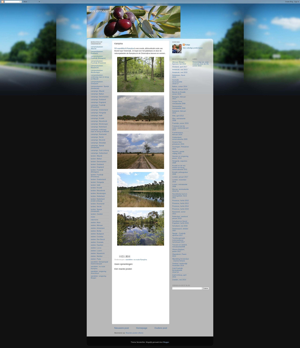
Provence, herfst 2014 (180, 206)
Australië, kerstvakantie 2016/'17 (177, 82)
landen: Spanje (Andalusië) (96, 210)
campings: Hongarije (98, 113)
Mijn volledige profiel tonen (193, 48)
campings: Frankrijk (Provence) (98, 106)
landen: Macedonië (98, 190)
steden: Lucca (96, 248)
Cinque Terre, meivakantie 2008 (178, 102)
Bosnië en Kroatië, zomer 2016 (179, 93)
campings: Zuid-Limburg (100, 150)
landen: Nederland (98, 196)
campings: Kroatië (97, 118)
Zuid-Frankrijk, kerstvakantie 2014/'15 (177, 270)
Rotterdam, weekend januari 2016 (180, 217)
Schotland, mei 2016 (180, 226)
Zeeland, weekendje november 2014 (179, 264)
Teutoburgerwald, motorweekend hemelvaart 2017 (178, 240)
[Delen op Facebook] (127, 256)
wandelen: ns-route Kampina (136, 260)
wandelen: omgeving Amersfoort (98, 272)
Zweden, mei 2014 (179, 280)
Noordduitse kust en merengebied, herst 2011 (179, 196)
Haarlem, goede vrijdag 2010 (178, 152)
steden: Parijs (96, 259)
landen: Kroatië (96, 188)
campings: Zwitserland (99, 153)
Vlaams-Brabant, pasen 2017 (178, 250)
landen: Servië (96, 206)
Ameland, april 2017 (179, 67)
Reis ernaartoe (100, 10)
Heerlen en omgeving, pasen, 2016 (180, 157)
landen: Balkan (96, 159)
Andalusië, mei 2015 (179, 72)
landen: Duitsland (97, 164)
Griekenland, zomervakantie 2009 (179, 138)
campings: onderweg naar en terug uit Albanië (100, 130)
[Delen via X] (125, 256)
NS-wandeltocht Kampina (124, 48)
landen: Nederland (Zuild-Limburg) (98, 200)
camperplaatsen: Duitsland (97, 52)
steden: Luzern (96, 251)
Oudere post (160, 328)
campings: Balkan (97, 94)
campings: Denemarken (100, 97)
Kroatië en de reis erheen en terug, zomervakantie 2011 (179, 167)
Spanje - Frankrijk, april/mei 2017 (179, 234)
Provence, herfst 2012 (180, 203)
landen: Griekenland (98, 179)
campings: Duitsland (98, 99)
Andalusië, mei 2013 (179, 69)
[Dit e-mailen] (120, 256)
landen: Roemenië (97, 204)
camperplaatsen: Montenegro (97, 71)
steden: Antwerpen (98, 228)
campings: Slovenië (98, 140)
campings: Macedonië (99, 121)
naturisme (94, 220)
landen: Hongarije (97, 182)
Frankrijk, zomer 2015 (180, 123)
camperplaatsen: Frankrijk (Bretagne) (98, 57)
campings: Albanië (97, 91)
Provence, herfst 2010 (180, 200)
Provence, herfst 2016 (180, 209)
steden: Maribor (97, 256)
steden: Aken (95, 222)
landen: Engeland (97, 167)
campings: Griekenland (99, 110)
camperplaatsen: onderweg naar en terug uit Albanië (100, 77)
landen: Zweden (97, 214)
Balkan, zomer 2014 (179, 86)
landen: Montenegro (98, 193)
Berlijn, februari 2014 (180, 89)
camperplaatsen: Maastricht (97, 66)
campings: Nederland (99, 127)
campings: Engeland (98, 102)
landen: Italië (95, 185)
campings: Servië (97, 137)
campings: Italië (96, 115)
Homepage (141, 328)
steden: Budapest (97, 234)
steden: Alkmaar (97, 225)
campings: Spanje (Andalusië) (97, 146)
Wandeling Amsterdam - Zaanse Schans (180, 260)
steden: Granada (97, 242)
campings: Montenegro (99, 124)
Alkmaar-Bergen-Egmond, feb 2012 (179, 63)
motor (93, 217)
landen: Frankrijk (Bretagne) (97, 171)
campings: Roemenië (99, 134)
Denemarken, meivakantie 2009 (178, 107)
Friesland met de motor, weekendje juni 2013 (180, 128)
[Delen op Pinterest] (129, 256)
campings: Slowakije (98, 143)
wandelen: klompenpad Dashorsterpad (99, 263)
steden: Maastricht (98, 253)
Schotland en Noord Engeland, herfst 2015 (180, 222)
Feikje (187, 45)
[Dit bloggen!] (122, 256)
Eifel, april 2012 (178, 116)
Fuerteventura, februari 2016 (177, 133)
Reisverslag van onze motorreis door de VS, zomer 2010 (201, 64)
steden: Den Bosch (98, 239)
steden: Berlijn (96, 231)
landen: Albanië (96, 156)
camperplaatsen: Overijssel (97, 82)
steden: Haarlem (97, 245)
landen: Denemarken (98, 161)
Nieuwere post (121, 328)
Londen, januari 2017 (180, 177)
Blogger (166, 342)
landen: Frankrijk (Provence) (97, 175)
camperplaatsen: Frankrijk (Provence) (98, 62)
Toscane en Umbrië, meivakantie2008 (179, 246)
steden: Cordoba (97, 236)
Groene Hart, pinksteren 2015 (178, 143)
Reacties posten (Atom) (134, 333)
